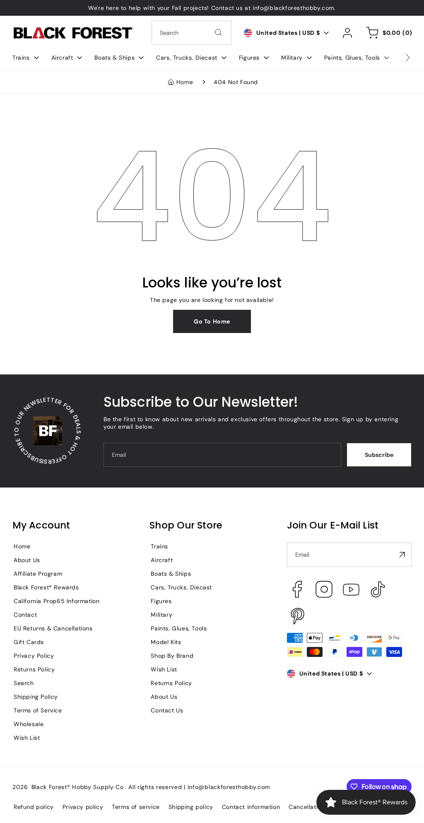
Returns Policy (34, 669)
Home (184, 82)
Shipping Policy (36, 696)
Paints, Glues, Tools (179, 628)
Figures (161, 601)
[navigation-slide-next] (397, 57)
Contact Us (167, 710)
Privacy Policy (34, 655)
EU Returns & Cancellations (53, 628)
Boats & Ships (171, 573)
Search (24, 683)
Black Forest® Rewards (46, 587)
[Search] (218, 32)
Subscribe (379, 455)
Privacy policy (83, 807)
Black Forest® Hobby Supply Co (77, 787)
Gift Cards (29, 642)
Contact (25, 614)
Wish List (27, 737)
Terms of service (136, 807)
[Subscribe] (402, 555)
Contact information (251, 807)
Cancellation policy (316, 807)
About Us (27, 560)
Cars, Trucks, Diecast (181, 587)
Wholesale (28, 724)
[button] (25, 57)
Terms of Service (38, 710)
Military (161, 614)
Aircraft (162, 560)
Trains (159, 546)
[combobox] (191, 32)
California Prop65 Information (56, 601)
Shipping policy (191, 807)
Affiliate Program (38, 573)
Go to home (212, 321)
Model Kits (166, 642)
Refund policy (34, 807)
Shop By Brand (172, 655)
